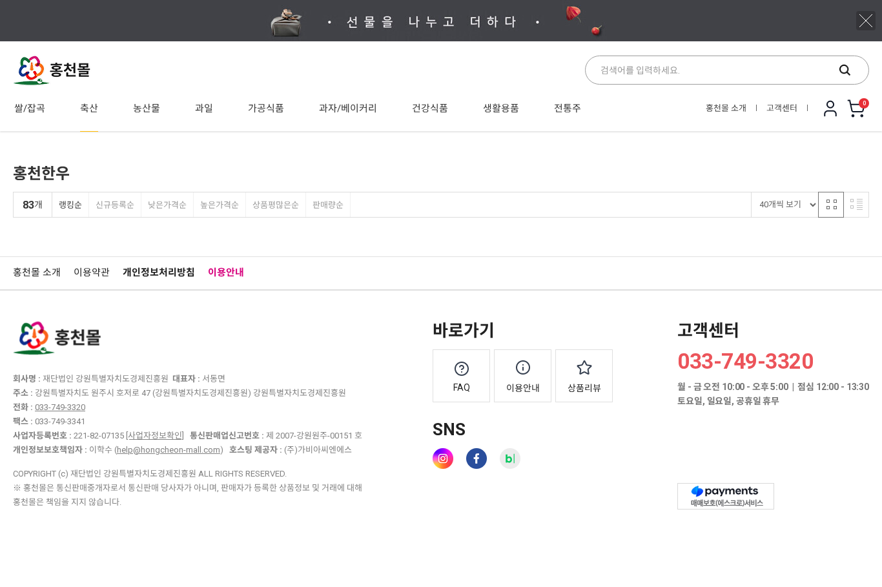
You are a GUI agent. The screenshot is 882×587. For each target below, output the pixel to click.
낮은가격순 (167, 205)
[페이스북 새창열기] (476, 458)
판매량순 (328, 205)
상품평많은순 (275, 205)
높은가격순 (219, 205)
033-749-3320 (60, 407)
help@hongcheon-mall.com (168, 450)
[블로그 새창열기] (510, 458)
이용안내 (226, 272)
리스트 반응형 (856, 205)
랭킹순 (70, 205)
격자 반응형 (831, 205)
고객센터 (781, 108)
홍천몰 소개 (726, 108)
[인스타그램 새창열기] (443, 458)
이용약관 (92, 272)
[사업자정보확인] (155, 435)
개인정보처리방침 (159, 272)
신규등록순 (115, 205)
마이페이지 (830, 108)
